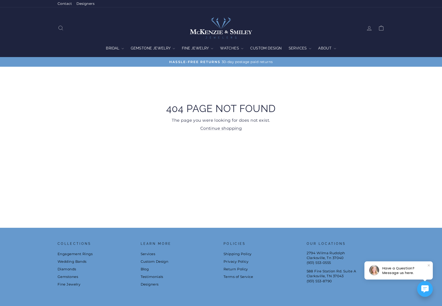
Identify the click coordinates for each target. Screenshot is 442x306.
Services (298, 48)
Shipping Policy (238, 254)
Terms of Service (238, 276)
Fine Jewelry (196, 48)
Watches (230, 48)
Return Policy (236, 269)
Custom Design (266, 48)
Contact (65, 3)
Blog (145, 269)
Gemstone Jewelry (151, 48)
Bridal (113, 48)
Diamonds (67, 269)
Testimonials (152, 276)
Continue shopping (221, 128)
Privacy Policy (236, 261)
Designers (85, 3)
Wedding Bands (72, 261)
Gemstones (68, 276)
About (325, 48)
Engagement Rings (75, 254)
